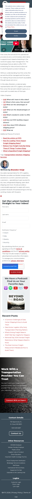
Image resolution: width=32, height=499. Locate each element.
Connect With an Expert (16, 400)
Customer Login (16, 482)
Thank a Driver (16, 450)
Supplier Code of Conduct (16, 452)
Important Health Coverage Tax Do (15, 457)
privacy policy (24, 251)
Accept (16, 31)
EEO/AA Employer (16, 445)
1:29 (4, 105)
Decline (16, 35)
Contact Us (16, 433)
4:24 (4, 125)
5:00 (4, 130)
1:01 (4, 102)
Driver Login (16, 484)
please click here (17, 261)
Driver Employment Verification (16, 460)
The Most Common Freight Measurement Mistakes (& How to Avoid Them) (16, 347)
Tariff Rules (16, 465)
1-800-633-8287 (16, 428)
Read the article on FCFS (12, 138)
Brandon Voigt (17, 170)
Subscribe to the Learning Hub (16, 472)
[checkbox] (16, 238)
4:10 (4, 120)
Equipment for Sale (16, 470)
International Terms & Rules (16, 468)
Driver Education (16, 454)
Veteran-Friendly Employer (16, 447)
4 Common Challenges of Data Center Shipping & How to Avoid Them (16, 322)
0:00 (4, 99)
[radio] (16, 233)
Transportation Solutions (13, 155)
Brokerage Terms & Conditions (16, 463)
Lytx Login (16, 486)
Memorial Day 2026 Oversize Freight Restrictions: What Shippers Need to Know (17, 340)
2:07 (4, 110)
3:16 (4, 115)
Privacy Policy (10, 27)
